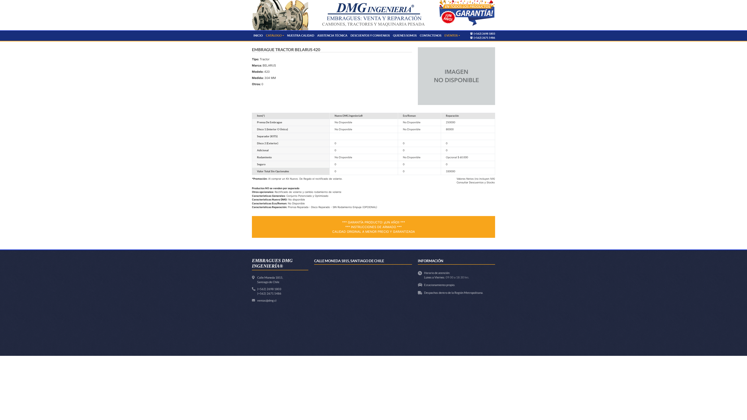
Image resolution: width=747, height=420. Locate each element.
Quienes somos (405, 35)
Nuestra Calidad (300, 35)
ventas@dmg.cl (266, 300)
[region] (467, 13)
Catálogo (274, 35)
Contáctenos (430, 35)
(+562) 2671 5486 (269, 293)
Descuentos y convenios (370, 35)
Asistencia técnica (332, 35)
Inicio (258, 35)
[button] (467, 13)
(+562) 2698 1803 (269, 289)
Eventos (451, 35)
